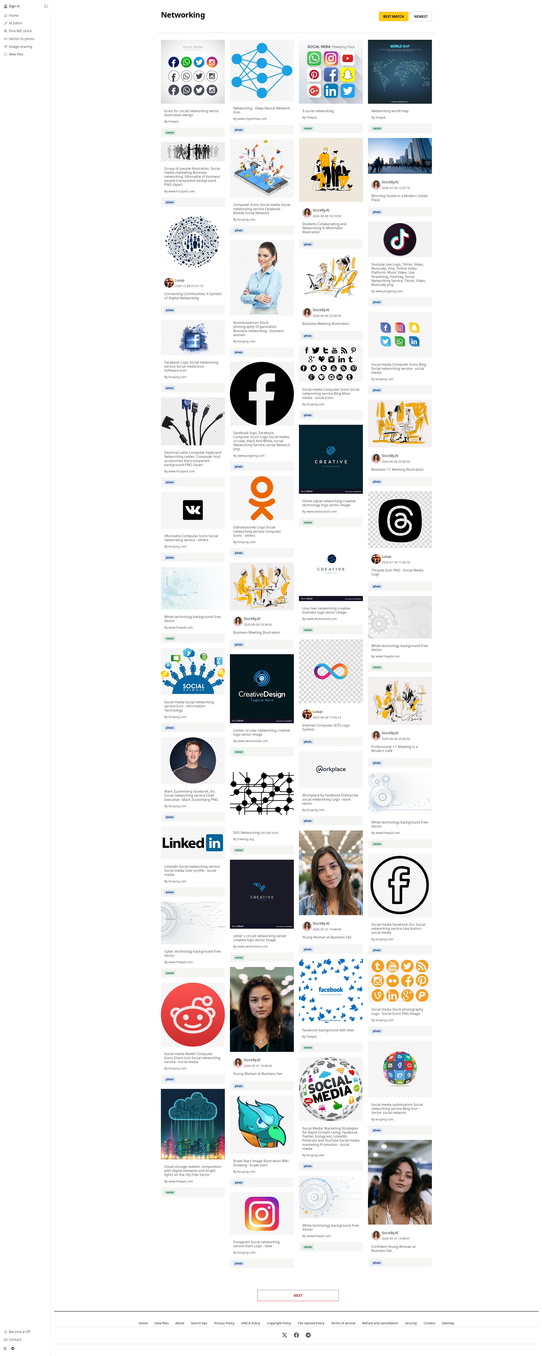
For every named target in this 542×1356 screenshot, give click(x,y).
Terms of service (343, 1323)
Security (411, 1323)
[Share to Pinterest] (220, 99)
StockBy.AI (321, 210)
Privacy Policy (224, 1323)
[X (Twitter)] (5, 1348)
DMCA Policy (250, 1323)
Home (143, 1323)
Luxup (179, 280)
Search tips (199, 1323)
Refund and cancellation (380, 1323)
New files (162, 1323)
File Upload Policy (311, 1323)
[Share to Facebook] (213, 99)
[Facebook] (296, 1335)
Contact (429, 1323)
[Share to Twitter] (205, 99)
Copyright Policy (279, 1323)
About (179, 1323)
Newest (421, 16)
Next (298, 1295)
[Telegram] (12, 1348)
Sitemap (448, 1323)
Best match (393, 16)
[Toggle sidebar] (46, 6)
